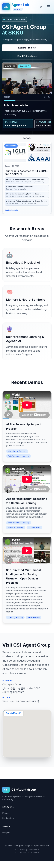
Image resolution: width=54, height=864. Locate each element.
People (6, 832)
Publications (8, 818)
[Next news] (48, 145)
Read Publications (27, 56)
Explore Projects (27, 47)
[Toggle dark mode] (41, 6)
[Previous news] (45, 145)
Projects (6, 813)
